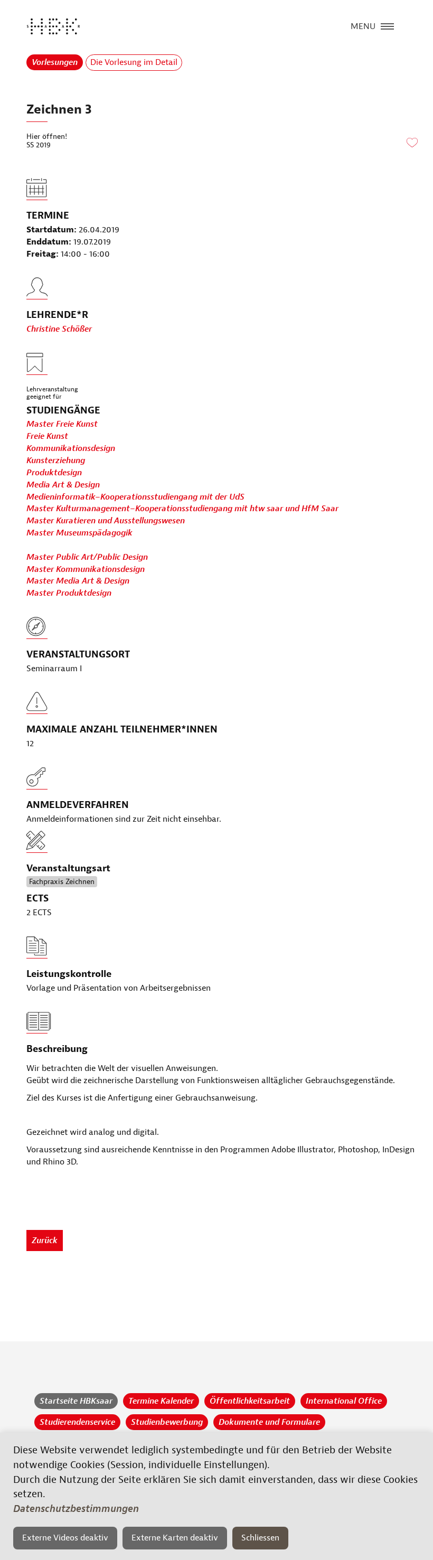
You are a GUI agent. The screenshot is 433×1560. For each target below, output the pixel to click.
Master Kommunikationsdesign (85, 569)
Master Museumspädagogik (79, 533)
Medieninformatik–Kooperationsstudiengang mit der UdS (135, 497)
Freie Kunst (47, 436)
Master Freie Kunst (62, 424)
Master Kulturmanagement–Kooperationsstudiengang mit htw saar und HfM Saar (182, 508)
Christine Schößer (59, 329)
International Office (344, 1401)
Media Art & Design (63, 485)
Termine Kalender (161, 1401)
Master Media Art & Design (77, 581)
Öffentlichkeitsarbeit (250, 1401)
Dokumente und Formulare (269, 1422)
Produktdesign (54, 472)
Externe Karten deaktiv (174, 1538)
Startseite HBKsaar (76, 1401)
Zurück (45, 1240)
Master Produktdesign (68, 593)
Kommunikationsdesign (70, 448)
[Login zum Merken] (412, 143)
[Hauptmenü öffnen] (387, 25)
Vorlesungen (55, 62)
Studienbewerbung (167, 1422)
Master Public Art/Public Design (87, 557)
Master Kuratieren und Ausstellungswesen (105, 520)
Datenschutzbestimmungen (76, 1508)
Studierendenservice (77, 1422)
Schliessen (260, 1538)
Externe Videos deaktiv (65, 1538)
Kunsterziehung (55, 460)
